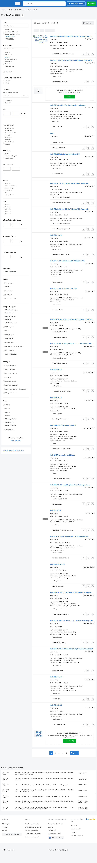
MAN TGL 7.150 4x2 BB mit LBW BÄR (63, 288)
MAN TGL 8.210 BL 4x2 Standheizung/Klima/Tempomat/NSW (71, 649)
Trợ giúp (4, 827)
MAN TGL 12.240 (5, 802)
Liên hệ (4, 830)
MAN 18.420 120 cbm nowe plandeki (63, 425)
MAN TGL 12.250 (5, 779)
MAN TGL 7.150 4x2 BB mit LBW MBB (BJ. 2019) (67, 261)
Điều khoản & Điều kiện (32, 824)
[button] (88, 54)
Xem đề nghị (70, 741)
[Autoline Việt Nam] (7, 3)
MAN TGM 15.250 (56, 235)
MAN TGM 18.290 (56, 677)
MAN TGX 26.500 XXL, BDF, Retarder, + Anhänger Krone (70, 485)
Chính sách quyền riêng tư (33, 827)
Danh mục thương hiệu (32, 837)
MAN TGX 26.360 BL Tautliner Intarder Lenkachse (67, 105)
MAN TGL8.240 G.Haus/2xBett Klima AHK (65, 154)
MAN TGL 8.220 (5, 796)
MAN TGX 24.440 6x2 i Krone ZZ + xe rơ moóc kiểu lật (69, 536)
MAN (52, 133)
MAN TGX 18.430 (56, 370)
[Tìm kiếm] (25, 3)
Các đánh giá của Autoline (33, 833)
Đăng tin (69, 96)
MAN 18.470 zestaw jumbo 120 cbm (62, 455)
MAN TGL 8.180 (55, 510)
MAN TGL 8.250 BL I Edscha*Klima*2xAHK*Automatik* (69, 183)
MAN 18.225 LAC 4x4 (57, 564)
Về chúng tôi (6, 824)
